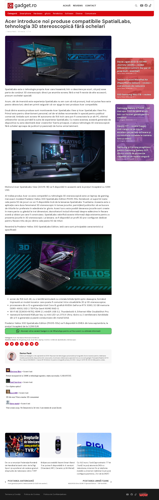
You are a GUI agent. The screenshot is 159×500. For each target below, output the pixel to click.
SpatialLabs (62, 340)
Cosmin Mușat (121, 159)
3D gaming (22, 340)
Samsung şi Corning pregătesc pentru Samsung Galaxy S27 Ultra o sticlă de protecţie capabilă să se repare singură (134, 152)
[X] (17, 344)
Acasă (67, 5)
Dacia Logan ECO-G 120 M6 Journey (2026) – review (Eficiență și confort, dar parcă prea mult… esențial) (134, 66)
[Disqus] (58, 398)
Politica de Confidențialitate (55, 494)
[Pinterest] (22, 344)
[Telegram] (27, 344)
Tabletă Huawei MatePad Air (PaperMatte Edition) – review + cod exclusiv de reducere (134, 82)
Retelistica (57, 13)
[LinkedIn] (32, 344)
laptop (41, 340)
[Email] (37, 344)
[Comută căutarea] (136, 5)
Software (69, 13)
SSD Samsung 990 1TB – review (134, 94)
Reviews (78, 5)
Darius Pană (11, 32)
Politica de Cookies (32, 494)
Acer (14, 338)
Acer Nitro (34, 340)
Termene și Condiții (12, 494)
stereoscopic (71, 340)
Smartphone (25, 13)
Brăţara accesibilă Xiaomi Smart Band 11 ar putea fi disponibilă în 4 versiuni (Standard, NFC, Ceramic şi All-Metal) (58, 465)
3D (17, 340)
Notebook (35, 338)
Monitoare (28, 338)
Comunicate (90, 13)
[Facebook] (7, 344)
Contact (90, 5)
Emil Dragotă (121, 120)
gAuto (48, 13)
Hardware (38, 13)
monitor (47, 340)
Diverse (79, 13)
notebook (53, 340)
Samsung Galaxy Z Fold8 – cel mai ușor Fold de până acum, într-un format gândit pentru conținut (133, 113)
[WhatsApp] (12, 344)
